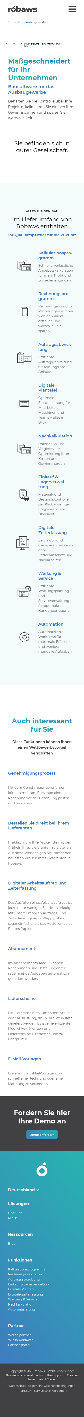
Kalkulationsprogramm (26, 1269)
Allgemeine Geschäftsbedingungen (51, 1385)
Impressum (24, 1390)
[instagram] (51, 1407)
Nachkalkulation (20, 1304)
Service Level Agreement (50, 1390)
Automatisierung (21, 1309)
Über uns (15, 1213)
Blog (12, 1244)
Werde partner (19, 1335)
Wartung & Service (22, 1299)
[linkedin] (33, 1407)
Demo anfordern (42, 1134)
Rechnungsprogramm (25, 1274)
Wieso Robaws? (20, 1340)
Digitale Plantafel (21, 1289)
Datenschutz (17, 1385)
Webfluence (56, 1371)
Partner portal (19, 1345)
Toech (71, 1371)
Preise (13, 1218)
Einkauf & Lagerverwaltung (29, 1284)
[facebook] (42, 1407)
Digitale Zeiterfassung (25, 1294)
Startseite (14, 22)
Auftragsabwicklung (24, 1279)
